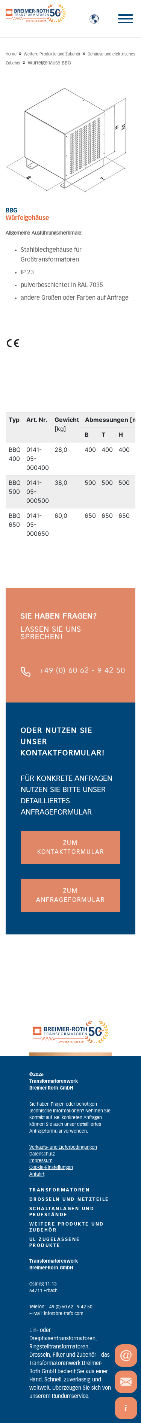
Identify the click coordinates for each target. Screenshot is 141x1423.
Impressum (41, 1160)
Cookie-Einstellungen (51, 1167)
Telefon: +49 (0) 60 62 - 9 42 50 (60, 1307)
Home (11, 54)
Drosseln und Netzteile (69, 1199)
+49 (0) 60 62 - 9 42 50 (82, 670)
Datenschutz (42, 1154)
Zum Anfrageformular (70, 895)
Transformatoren (59, 1190)
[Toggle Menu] (125, 19)
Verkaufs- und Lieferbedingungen (63, 1147)
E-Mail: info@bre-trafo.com (56, 1313)
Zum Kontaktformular (70, 847)
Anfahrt (36, 1174)
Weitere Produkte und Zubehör (52, 54)
